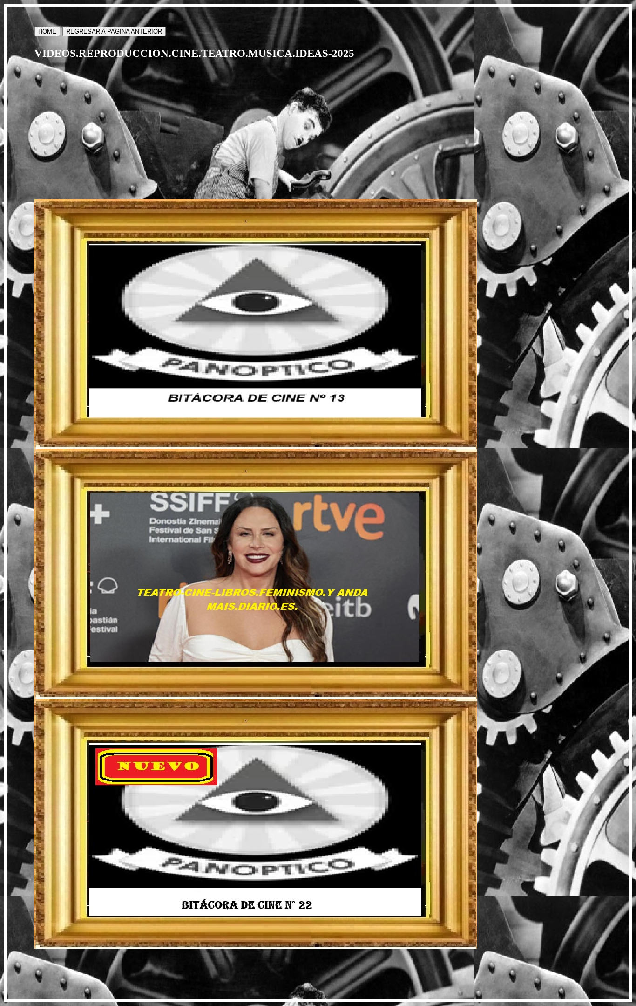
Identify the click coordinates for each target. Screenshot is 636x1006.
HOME (47, 31)
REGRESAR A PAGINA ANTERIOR (114, 31)
